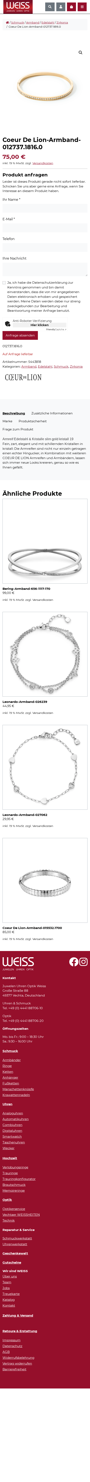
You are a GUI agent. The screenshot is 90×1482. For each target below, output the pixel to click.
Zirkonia (62, 22)
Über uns (10, 1276)
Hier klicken (40, 325)
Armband (32, 22)
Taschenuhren (14, 1142)
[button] (80, 52)
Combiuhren (12, 1125)
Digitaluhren (12, 1131)
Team (7, 1282)
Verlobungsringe (15, 1167)
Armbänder (12, 1060)
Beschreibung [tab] (14, 413)
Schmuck (17, 22)
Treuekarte (11, 1294)
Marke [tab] (7, 421)
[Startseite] (7, 23)
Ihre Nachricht (15, 258)
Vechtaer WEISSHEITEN (21, 1215)
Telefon (9, 239)
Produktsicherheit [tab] (33, 421)
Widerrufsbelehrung (18, 1358)
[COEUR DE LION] (23, 377)
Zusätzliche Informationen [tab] (52, 413)
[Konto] (60, 6)
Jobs (6, 1288)
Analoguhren (13, 1113)
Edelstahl (47, 22)
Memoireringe (14, 1190)
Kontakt (9, 1305)
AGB (6, 1352)
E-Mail (9, 219)
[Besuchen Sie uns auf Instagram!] (83, 964)
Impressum (12, 1340)
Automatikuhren (16, 1119)
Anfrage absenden (20, 335)
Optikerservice (14, 1209)
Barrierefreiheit (14, 1369)
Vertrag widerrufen (17, 1363)
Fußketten (11, 1083)
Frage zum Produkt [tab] (18, 429)
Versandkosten (42, 163)
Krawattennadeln (16, 1095)
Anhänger (10, 1077)
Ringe (7, 1066)
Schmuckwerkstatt (17, 1238)
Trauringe (10, 1173)
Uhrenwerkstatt (15, 1244)
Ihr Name (11, 200)
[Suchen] (50, 6)
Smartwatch (12, 1136)
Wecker (8, 1148)
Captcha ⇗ (56, 329)
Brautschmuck (14, 1185)
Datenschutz (12, 1346)
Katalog (9, 1300)
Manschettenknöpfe (18, 1089)
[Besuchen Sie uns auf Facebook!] (73, 964)
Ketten (8, 1072)
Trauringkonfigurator (19, 1179)
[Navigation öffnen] (82, 6)
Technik (9, 1220)
